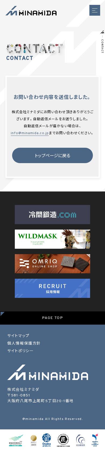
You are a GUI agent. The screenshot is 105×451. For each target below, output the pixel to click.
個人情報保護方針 (24, 343)
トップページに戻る (52, 156)
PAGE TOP (52, 318)
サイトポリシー (20, 351)
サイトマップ (18, 336)
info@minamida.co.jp (30, 133)
